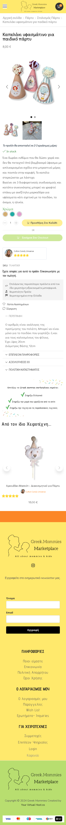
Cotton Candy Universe (24, 251)
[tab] (33, 316)
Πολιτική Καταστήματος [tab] (24, 369)
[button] (5, 6)
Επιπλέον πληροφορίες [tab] (24, 354)
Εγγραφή (33, 630)
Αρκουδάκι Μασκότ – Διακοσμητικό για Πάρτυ (33, 485)
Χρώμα (8, 209)
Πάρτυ (29, 18)
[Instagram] (33, 565)
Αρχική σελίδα (12, 18)
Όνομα (10, 598)
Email (9, 612)
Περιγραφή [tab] (15, 316)
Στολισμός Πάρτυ (48, 18)
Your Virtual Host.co (33, 805)
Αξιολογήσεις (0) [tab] (19, 362)
